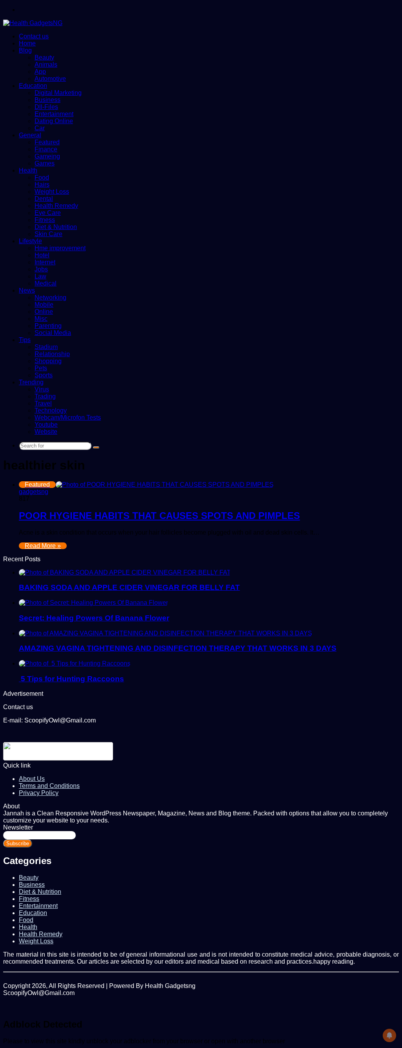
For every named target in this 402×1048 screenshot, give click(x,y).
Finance (46, 149)
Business (47, 99)
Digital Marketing (58, 92)
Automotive (50, 78)
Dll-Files (46, 107)
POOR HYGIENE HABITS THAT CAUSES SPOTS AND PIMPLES (159, 515)
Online (44, 311)
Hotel (42, 255)
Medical (46, 283)
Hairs (42, 184)
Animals (46, 64)
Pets (41, 368)
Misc (41, 318)
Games (45, 163)
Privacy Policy (38, 793)
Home (27, 43)
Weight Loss (52, 191)
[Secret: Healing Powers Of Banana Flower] (93, 602)
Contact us (34, 36)
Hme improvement (60, 248)
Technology (51, 410)
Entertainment (54, 114)
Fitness (45, 220)
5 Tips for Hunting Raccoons (71, 679)
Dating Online (54, 121)
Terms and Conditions (49, 785)
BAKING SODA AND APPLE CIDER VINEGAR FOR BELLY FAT (129, 587)
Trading (45, 396)
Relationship (52, 354)
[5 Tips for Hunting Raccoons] (74, 663)
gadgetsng (33, 491)
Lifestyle (30, 241)
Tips (25, 340)
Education (33, 85)
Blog (25, 50)
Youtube (46, 424)
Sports (44, 375)
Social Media (53, 332)
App (40, 71)
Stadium (46, 347)
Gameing (47, 156)
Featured (47, 142)
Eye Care (48, 212)
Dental (44, 198)
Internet (45, 262)
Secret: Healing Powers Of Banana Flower (94, 618)
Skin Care (48, 234)
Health (28, 170)
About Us (32, 778)
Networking (50, 297)
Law (40, 276)
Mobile (44, 304)
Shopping (48, 361)
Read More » (43, 545)
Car (40, 128)
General (30, 135)
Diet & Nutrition (56, 227)
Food (42, 177)
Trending (31, 382)
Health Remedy (56, 205)
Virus (42, 389)
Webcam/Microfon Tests (68, 417)
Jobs (41, 269)
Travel (43, 403)
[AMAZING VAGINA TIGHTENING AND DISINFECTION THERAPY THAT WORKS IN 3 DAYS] (165, 633)
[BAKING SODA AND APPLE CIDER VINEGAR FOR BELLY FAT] (125, 572)
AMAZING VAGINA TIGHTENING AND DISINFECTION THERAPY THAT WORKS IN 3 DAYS (177, 648)
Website (46, 431)
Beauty (44, 57)
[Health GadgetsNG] (32, 23)
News (27, 290)
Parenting (48, 325)
